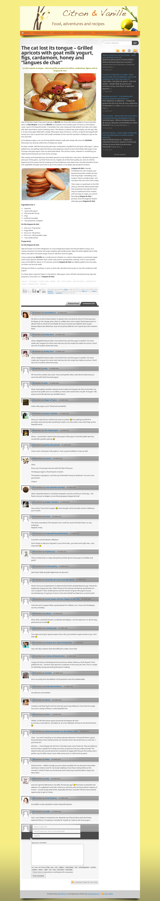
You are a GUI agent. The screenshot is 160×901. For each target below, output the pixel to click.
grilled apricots (91, 281)
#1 (33, 313)
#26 (34, 714)
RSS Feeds (108, 894)
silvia (65, 289)
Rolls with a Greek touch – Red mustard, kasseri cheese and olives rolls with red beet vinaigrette (82, 42)
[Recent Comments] (123, 50)
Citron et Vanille (42, 33)
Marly (47, 700)
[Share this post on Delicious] (39, 291)
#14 (34, 533)
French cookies (66, 281)
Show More (120, 155)
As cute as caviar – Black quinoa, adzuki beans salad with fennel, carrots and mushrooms (37, 42)
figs (58, 281)
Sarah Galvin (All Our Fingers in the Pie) (62, 599)
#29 (34, 778)
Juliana (48, 613)
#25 (34, 700)
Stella (47, 811)
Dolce (47, 714)
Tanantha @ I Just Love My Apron (59, 579)
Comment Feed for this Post (86, 882)
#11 (34, 487)
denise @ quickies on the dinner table (61, 731)
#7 (33, 413)
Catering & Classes (82, 33)
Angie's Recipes (51, 502)
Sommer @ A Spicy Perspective (58, 642)
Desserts (50, 291)
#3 (33, 351)
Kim (46, 383)
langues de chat (33, 284)
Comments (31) (89, 303)
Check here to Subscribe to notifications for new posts (53, 872)
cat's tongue (33, 281)
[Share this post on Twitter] (25, 291)
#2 (33, 334)
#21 (34, 642)
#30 (34, 798)
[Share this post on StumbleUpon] (44, 291)
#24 (34, 686)
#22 (34, 656)
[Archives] (129, 50)
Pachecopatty (51, 566)
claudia (48, 673)
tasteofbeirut (50, 313)
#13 (34, 516)
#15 (34, 551)
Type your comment (38, 843)
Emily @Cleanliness (53, 686)
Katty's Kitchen (51, 413)
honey (24, 284)
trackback (59, 293)
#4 (33, 368)
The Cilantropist (51, 430)
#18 (34, 599)
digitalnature (93, 894)
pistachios (43, 284)
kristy (47, 516)
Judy (47, 778)
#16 (34, 566)
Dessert (52, 281)
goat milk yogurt (78, 281)
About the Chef (61, 33)
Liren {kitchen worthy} (55, 487)
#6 (33, 400)
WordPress (62, 894)
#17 (34, 579)
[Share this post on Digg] (30, 291)
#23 (34, 673)
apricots (24, 281)
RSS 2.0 (84, 291)
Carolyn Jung (50, 628)
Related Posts (73, 303)
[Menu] (117, 50)
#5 (33, 383)
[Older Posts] (135, 50)
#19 (34, 613)
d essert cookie (44, 281)
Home (27, 33)
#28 (34, 759)
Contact (126, 33)
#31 (34, 811)
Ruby (47, 759)
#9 (33, 445)
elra (46, 368)
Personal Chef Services (106, 33)
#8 (33, 430)
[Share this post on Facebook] (34, 291)
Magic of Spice (50, 400)
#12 (34, 502)
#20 (34, 628)
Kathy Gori (49, 334)
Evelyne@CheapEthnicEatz (56, 533)
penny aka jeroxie (52, 445)
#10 (34, 458)
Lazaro (48, 458)
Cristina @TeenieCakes (55, 656)
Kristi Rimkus (51, 798)
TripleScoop (50, 551)
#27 (34, 731)
